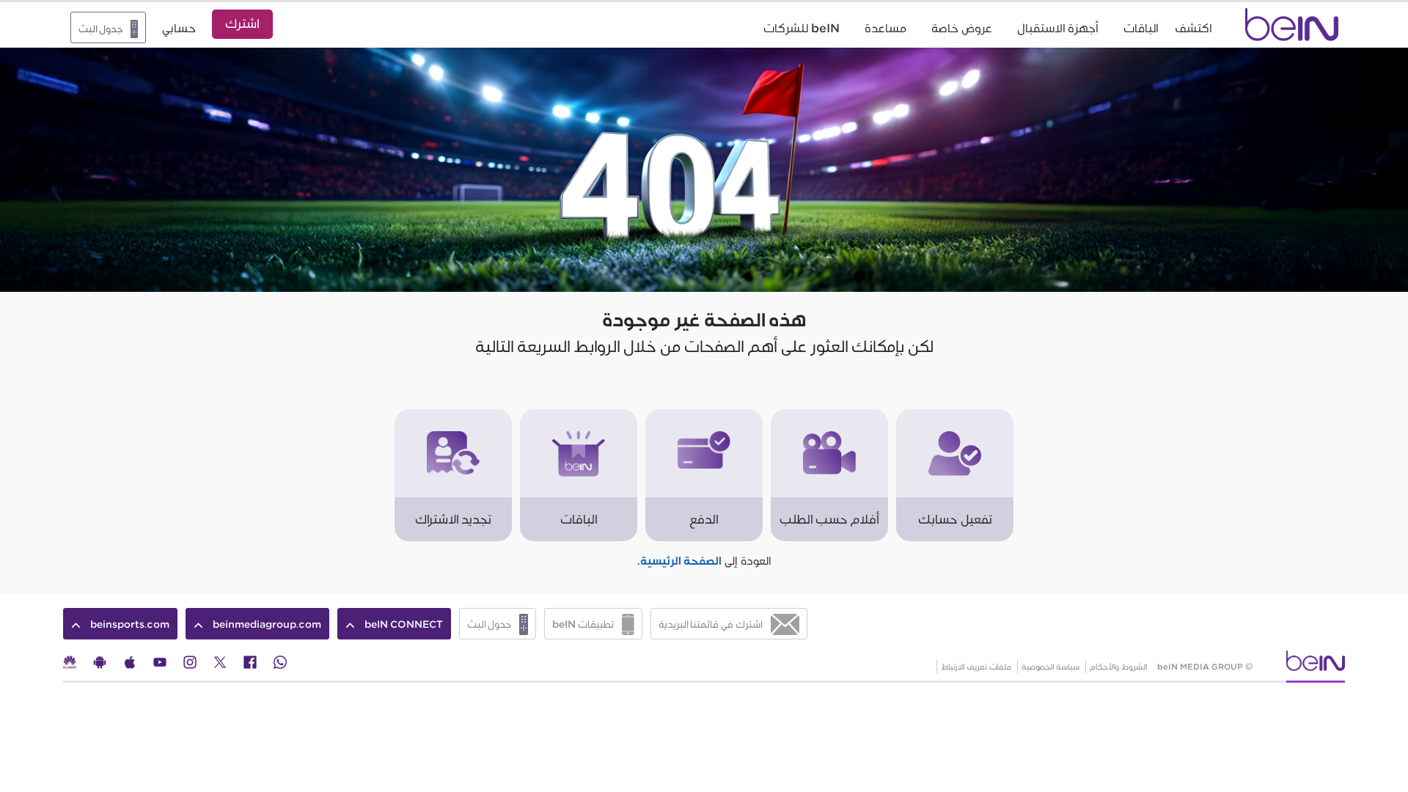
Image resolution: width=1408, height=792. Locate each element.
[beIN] (1315, 665)
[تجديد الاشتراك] (453, 416)
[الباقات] (578, 416)
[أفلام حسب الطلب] (829, 416)
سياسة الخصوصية (1050, 666)
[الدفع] (704, 416)
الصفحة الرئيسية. (679, 561)
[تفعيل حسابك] (954, 416)
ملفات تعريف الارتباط (976, 666)
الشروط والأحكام (1119, 666)
